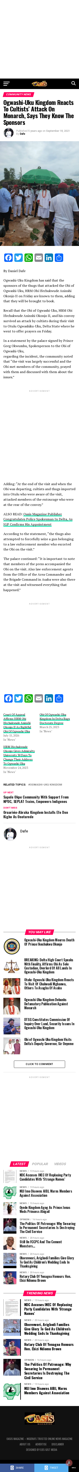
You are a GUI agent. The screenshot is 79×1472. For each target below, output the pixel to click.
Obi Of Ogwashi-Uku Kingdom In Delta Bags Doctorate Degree (55, 718)
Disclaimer (58, 1444)
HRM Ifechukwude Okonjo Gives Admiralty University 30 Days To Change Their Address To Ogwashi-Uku (19, 755)
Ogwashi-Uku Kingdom (46, 784)
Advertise (41, 1444)
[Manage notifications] (69, 1462)
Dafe (22, 133)
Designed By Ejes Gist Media (41, 1450)
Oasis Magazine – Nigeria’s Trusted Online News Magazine (39, 1439)
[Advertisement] (39, 39)
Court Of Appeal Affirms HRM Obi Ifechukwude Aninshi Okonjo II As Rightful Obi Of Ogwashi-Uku (17, 722)
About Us (25, 1444)
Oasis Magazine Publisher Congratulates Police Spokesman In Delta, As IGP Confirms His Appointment (37, 519)
